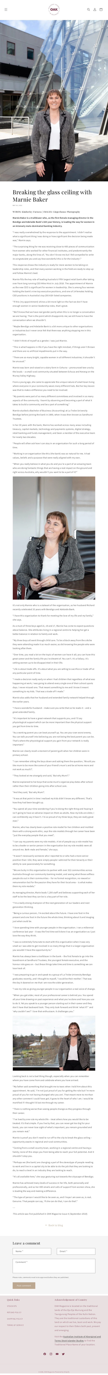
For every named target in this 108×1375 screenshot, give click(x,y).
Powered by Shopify (62, 1372)
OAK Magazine (49, 1372)
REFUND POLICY (14, 1312)
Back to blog (56, 1225)
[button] (6, 9)
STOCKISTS (12, 1306)
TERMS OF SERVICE (15, 1325)
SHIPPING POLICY (15, 1319)
